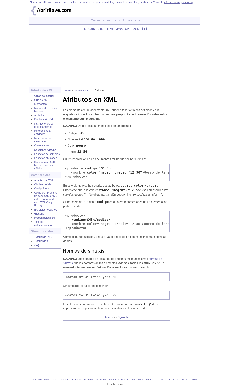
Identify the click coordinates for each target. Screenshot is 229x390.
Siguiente (123, 317)
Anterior (108, 317)
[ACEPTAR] (187, 2)
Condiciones (137, 379)
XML (128, 29)
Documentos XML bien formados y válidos (44, 165)
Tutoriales (63, 379)
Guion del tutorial (44, 95)
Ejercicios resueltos (45, 209)
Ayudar (112, 379)
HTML (110, 29)
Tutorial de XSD (43, 240)
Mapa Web (191, 379)
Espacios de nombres (47, 153)
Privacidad (150, 379)
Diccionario (76, 379)
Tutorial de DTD (43, 236)
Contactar (123, 379)
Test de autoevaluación (43, 223)
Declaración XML (44, 119)
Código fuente (42, 188)
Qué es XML (41, 99)
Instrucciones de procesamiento (43, 125)
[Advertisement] (114, 60)
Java (119, 29)
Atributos (39, 115)
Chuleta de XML (43, 184)
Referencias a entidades (42, 132)
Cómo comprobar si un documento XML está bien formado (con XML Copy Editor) (45, 199)
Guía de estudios (47, 379)
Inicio (68, 90)
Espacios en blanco (45, 157)
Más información (172, 2)
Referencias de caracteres (43, 139)
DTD (100, 29)
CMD (91, 29)
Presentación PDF (45, 217)
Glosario (39, 213)
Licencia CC (164, 379)
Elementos (40, 103)
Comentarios (41, 145)
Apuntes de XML (44, 180)
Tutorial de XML (83, 90)
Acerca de (178, 379)
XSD (136, 29)
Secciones (45, 149)
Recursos (89, 379)
